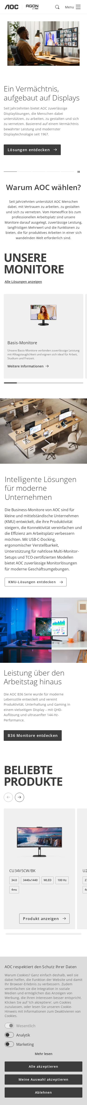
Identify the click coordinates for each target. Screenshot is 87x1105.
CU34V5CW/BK (22, 870)
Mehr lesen (43, 1054)
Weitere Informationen (25, 366)
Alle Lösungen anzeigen (23, 281)
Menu (69, 7)
